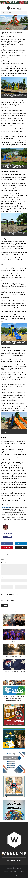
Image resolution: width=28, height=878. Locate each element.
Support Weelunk (14, 871)
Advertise (22, 871)
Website (16, 584)
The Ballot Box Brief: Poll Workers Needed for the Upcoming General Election (14, 672)
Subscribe (6, 871)
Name (2, 577)
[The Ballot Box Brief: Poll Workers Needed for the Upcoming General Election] (14, 664)
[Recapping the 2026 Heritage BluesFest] (14, 635)
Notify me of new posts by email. (7, 600)
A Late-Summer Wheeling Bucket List (14, 656)
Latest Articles (14, 611)
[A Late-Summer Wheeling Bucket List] (14, 650)
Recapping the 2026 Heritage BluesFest (14, 641)
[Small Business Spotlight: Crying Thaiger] (14, 620)
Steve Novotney (4, 36)
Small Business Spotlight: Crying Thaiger (14, 627)
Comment (3, 562)
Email (2, 584)
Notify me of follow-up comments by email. (10, 594)
